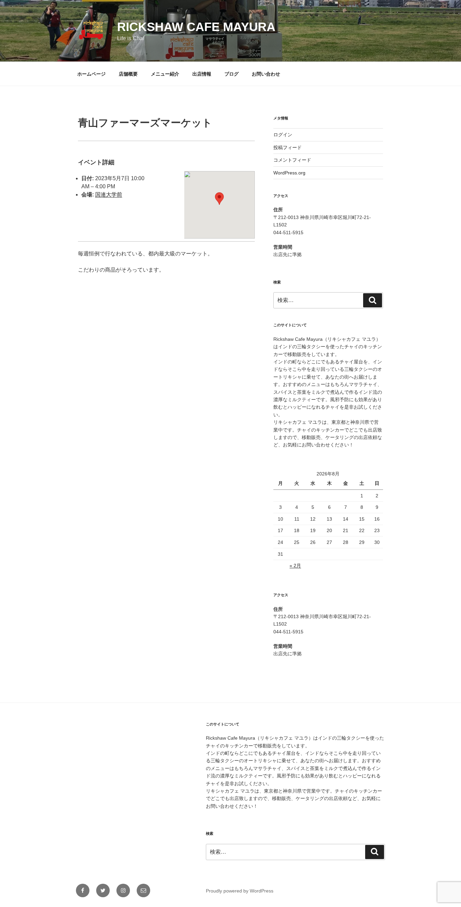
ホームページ (91, 74)
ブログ (231, 74)
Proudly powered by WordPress (239, 891)
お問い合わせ (266, 74)
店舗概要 (128, 74)
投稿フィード (287, 147)
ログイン (282, 134)
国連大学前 (108, 194)
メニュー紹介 (165, 74)
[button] (219, 198)
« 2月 (295, 565)
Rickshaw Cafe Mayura (196, 27)
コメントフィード (292, 160)
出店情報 (201, 74)
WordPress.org (289, 172)
